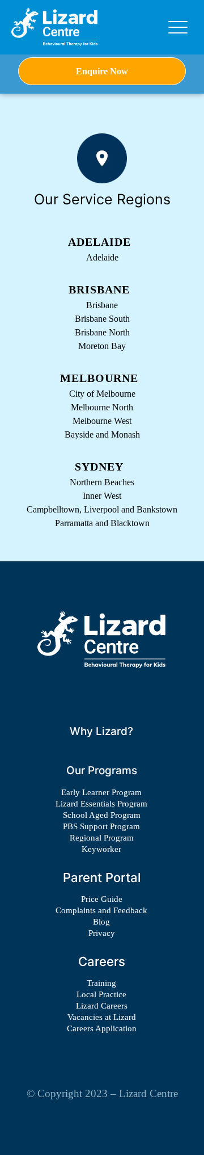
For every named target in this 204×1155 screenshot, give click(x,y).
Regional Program (102, 837)
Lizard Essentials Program (101, 803)
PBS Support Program (101, 826)
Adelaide (102, 257)
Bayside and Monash (102, 434)
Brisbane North (102, 332)
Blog (101, 921)
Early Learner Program (101, 792)
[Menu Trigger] (178, 27)
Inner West (102, 496)
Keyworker (101, 849)
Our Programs (101, 770)
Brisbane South (102, 319)
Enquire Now (102, 71)
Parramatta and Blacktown (102, 523)
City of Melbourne (102, 393)
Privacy (101, 933)
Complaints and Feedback (101, 910)
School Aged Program (102, 815)
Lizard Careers (102, 1005)
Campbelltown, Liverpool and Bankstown (102, 509)
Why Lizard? (101, 731)
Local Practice (101, 994)
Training (101, 983)
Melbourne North (102, 407)
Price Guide (101, 899)
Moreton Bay (102, 346)
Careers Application (102, 1028)
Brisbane (102, 305)
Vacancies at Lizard (101, 1017)
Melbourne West (102, 421)
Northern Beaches (102, 482)
